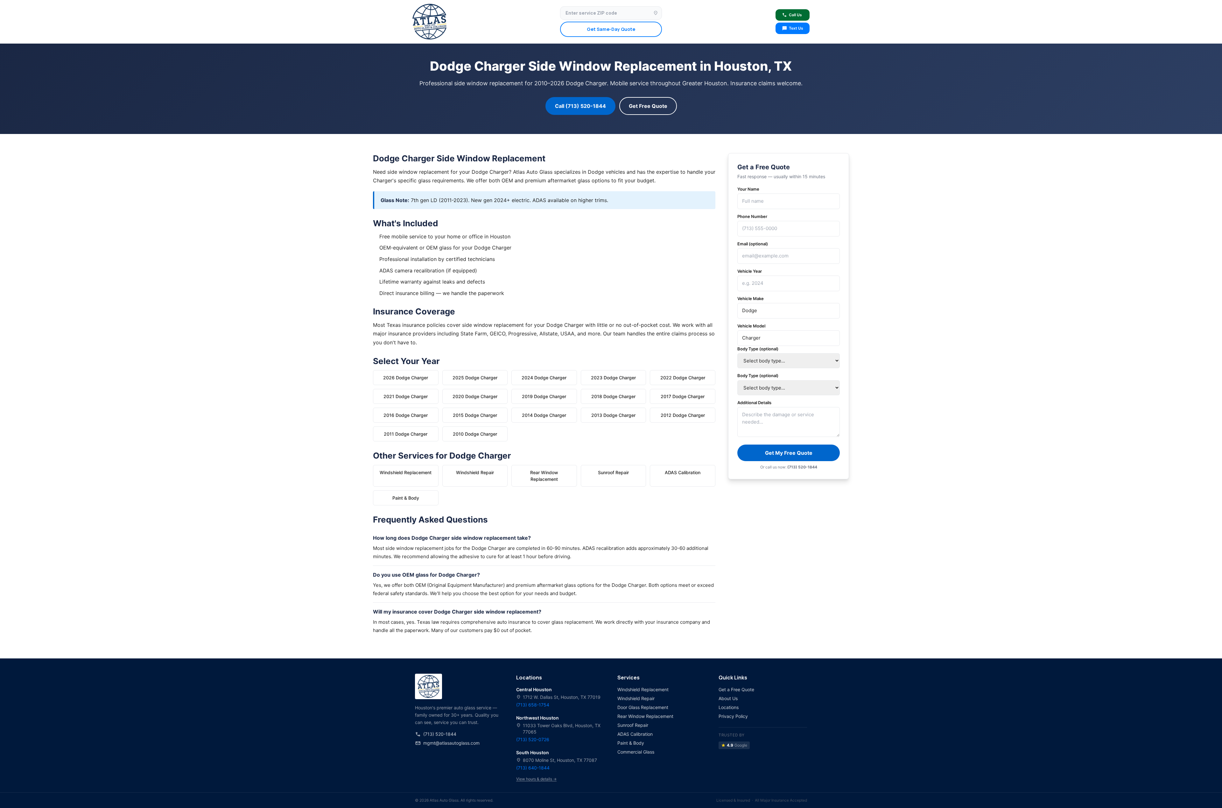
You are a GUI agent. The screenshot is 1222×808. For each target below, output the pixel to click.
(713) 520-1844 (435, 734)
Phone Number (752, 216)
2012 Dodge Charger (683, 415)
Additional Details (754, 402)
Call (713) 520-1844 (580, 106)
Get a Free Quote (736, 689)
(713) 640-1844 (533, 767)
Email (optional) (752, 243)
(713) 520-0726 (532, 739)
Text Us (792, 28)
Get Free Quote (648, 106)
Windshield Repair (475, 472)
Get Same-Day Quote (611, 29)
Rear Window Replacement (544, 476)
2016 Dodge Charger (405, 415)
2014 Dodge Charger (544, 415)
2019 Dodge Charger (544, 396)
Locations (729, 707)
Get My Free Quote (788, 453)
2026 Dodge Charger (405, 377)
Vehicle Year (749, 271)
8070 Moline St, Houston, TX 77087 (556, 760)
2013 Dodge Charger (613, 415)
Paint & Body (405, 498)
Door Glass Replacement (642, 707)
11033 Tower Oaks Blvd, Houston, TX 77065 (558, 728)
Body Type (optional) (757, 348)
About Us (728, 698)
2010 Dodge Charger (475, 434)
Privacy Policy (733, 716)
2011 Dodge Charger (405, 434)
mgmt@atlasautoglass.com (447, 743)
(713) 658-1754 (532, 704)
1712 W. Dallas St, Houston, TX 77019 (558, 697)
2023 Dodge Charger (613, 377)
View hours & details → (536, 778)
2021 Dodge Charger (405, 396)
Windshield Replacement (406, 472)
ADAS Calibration (682, 472)
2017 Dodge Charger (683, 396)
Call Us (792, 15)
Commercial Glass (635, 752)
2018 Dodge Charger (613, 396)
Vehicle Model (751, 325)
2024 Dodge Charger (544, 377)
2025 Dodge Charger (475, 377)
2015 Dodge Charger (475, 415)
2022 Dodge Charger (682, 377)
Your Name (748, 189)
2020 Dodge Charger (475, 396)
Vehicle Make (750, 298)
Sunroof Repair (613, 472)
